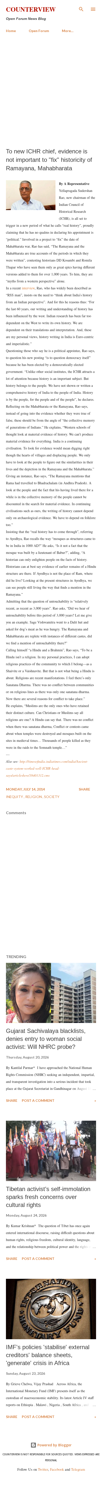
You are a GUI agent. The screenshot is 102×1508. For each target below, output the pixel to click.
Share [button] (84, 789)
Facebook (57, 1469)
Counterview (31, 9)
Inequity (15, 797)
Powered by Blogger (54, 1445)
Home (11, 31)
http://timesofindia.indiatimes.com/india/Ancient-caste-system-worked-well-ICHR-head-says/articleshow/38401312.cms (47, 768)
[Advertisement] (51, 90)
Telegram (78, 1469)
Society (51, 797)
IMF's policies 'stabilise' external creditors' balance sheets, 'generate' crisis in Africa (47, 1355)
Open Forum (39, 31)
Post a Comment (38, 1100)
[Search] (81, 9)
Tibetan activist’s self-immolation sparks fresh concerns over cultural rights (48, 1197)
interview (28, 288)
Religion (34, 797)
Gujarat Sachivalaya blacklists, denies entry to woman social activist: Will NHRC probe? (46, 1038)
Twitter (43, 1469)
